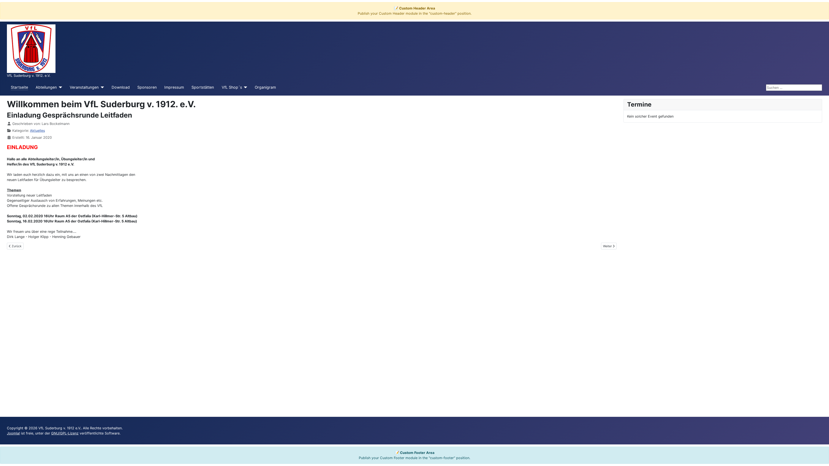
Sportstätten (202, 87)
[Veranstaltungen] (101, 87)
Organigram (265, 87)
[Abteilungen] (59, 87)
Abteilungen (46, 87)
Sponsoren (147, 87)
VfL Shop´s (232, 87)
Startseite (19, 87)
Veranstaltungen (84, 87)
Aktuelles (37, 130)
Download (121, 87)
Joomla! (13, 433)
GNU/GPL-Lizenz (65, 433)
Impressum (174, 87)
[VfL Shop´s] (244, 87)
